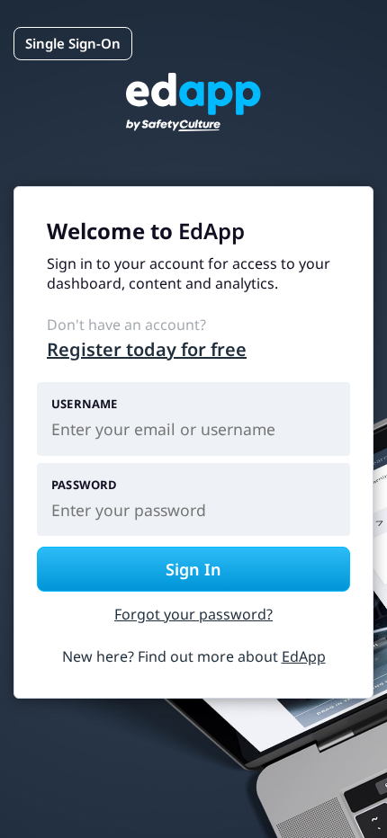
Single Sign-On (73, 43)
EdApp (304, 656)
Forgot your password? (193, 614)
